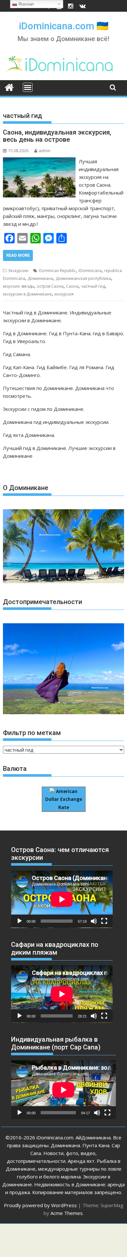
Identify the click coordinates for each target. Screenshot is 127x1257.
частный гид (93, 286)
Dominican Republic (57, 270)
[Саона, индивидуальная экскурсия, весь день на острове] (39, 161)
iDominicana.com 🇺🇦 (63, 26)
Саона (72, 286)
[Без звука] (94, 921)
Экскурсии (18, 270)
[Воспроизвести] (19, 921)
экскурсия (64, 294)
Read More (18, 255)
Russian (25, 4)
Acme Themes (66, 1213)
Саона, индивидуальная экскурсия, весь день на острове (57, 135)
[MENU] (28, 87)
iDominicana (90, 270)
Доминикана (40, 278)
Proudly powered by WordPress (40, 1205)
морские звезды (18, 286)
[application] (62, 899)
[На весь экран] (104, 921)
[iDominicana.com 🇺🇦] (9, 87)
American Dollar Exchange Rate (63, 799)
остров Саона (50, 286)
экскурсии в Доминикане (27, 294)
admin (44, 150)
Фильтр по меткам (32, 733)
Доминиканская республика (83, 278)
